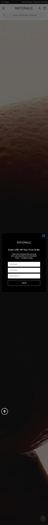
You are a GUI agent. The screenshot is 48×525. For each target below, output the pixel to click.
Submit (24, 283)
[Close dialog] (43, 235)
